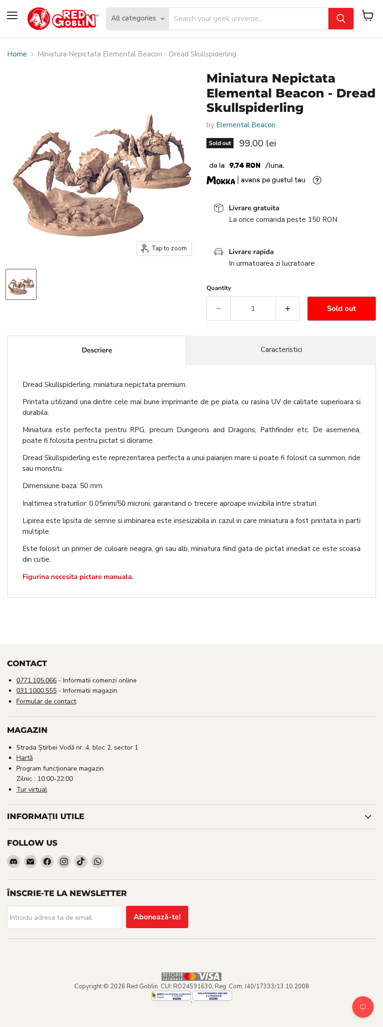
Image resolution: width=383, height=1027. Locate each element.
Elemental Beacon (246, 125)
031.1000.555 (36, 690)
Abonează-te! (157, 917)
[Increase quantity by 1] (288, 308)
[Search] (341, 18)
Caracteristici (281, 349)
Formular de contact (46, 701)
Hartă (24, 757)
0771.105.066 (36, 680)
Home (17, 54)
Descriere (97, 350)
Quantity (218, 288)
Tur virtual (31, 789)
